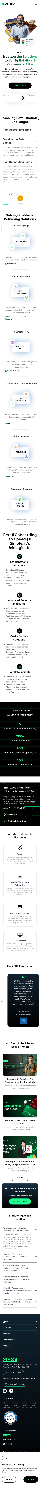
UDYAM (9, 313)
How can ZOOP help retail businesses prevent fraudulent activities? (15, 1250)
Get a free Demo (20, 1195)
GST (8, 310)
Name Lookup (11, 258)
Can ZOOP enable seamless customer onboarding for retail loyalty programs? (15, 1262)
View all (20, 1172)
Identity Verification (13, 365)
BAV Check (10, 470)
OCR (8, 417)
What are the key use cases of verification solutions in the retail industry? (16, 1273)
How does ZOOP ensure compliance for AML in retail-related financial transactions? (17, 1295)
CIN (24, 310)
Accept (31, 1479)
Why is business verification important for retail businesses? (16, 1223)
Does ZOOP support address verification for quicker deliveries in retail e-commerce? (17, 1284)
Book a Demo (20, 85)
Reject (9, 1479)
